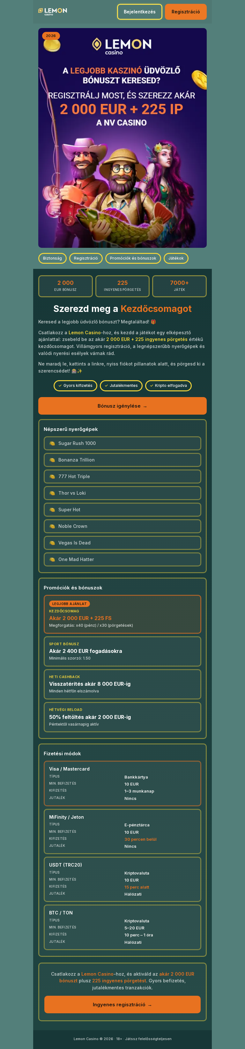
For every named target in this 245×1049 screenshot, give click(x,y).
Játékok (176, 258)
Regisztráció (186, 11)
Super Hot (69, 509)
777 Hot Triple (74, 476)
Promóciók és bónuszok (133, 258)
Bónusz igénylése (122, 406)
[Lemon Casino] (52, 12)
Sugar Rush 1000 (77, 443)
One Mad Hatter (76, 559)
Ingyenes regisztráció (122, 1004)
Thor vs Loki (72, 493)
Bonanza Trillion (76, 459)
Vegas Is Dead (74, 542)
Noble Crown (72, 526)
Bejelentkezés (140, 11)
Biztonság (52, 258)
